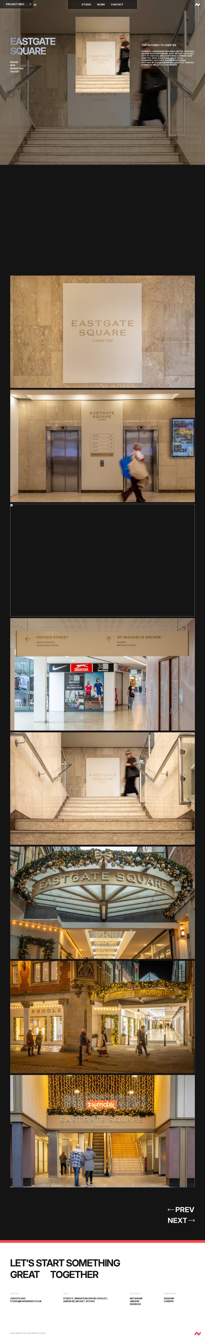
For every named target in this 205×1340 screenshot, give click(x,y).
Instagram (136, 1298)
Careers (168, 1301)
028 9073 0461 (17, 1298)
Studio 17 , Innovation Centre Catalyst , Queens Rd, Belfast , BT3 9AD (85, 1300)
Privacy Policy (39, 1333)
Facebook (135, 1304)
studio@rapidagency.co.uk (25, 1301)
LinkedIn (134, 1301)
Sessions (169, 1298)
